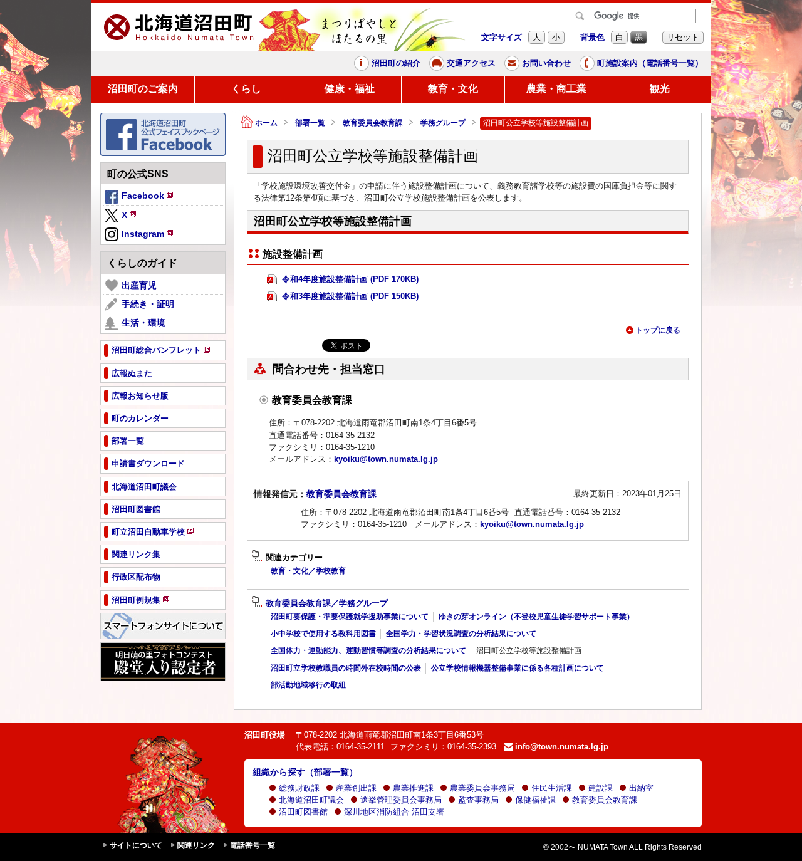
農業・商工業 (556, 88)
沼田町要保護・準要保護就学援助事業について (350, 616)
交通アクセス (471, 63)
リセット (683, 37)
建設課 (600, 788)
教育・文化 (453, 88)
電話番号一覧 (252, 845)
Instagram (148, 236)
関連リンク (196, 845)
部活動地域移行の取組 (308, 685)
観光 (660, 88)
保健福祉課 (535, 800)
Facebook (148, 197)
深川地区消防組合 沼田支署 (394, 812)
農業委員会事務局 (482, 788)
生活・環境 (143, 323)
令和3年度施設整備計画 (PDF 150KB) (349, 296)
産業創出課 (356, 788)
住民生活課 (551, 788)
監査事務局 (478, 800)
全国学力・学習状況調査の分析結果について (461, 633)
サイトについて (136, 845)
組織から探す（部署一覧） (305, 772)
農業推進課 (413, 788)
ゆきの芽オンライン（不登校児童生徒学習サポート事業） (536, 616)
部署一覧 (310, 123)
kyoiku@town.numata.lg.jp (386, 459)
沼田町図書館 (303, 812)
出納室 (641, 788)
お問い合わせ (546, 63)
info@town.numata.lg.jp (561, 746)
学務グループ (443, 123)
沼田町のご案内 (143, 88)
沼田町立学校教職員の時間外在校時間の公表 (346, 668)
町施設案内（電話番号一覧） (650, 63)
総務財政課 (299, 788)
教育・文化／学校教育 (308, 571)
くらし (246, 88)
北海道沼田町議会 (311, 800)
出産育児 (139, 285)
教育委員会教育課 (373, 123)
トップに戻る (657, 330)
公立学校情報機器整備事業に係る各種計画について (517, 668)
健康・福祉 (350, 88)
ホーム (266, 123)
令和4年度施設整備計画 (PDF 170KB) (349, 279)
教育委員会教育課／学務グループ (327, 603)
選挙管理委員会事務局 (401, 800)
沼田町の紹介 (396, 63)
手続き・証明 (148, 304)
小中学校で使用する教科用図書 (323, 633)
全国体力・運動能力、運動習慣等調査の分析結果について (368, 650)
